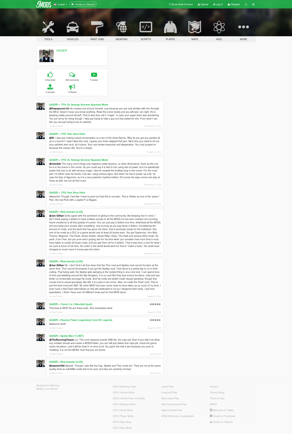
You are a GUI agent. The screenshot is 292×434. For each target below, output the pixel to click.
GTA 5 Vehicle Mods (123, 392)
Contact (214, 386)
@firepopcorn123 (59, 108)
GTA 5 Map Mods (122, 422)
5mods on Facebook (223, 416)
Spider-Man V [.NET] (72, 335)
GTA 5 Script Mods (123, 410)
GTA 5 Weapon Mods (124, 404)
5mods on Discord (222, 422)
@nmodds (55, 163)
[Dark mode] (246, 4)
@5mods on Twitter (223, 410)
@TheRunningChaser (61, 339)
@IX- (52, 137)
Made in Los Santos (47, 388)
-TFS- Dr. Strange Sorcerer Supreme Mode (84, 104)
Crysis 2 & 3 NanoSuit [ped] (76, 304)
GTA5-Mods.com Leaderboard (177, 416)
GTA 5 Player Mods (123, 416)
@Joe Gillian (56, 215)
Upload (204, 4)
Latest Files (167, 386)
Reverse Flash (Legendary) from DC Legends (86, 320)
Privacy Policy (217, 392)
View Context (57, 126)
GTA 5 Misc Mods (122, 427)
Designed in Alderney (47, 385)
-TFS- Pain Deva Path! (73, 134)
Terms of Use (217, 398)
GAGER (61, 50)
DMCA (213, 404)
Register (235, 4)
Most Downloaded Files (173, 404)
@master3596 (57, 365)
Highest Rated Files (171, 410)
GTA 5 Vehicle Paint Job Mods (129, 398)
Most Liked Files (170, 398)
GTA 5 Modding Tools (124, 386)
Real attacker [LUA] (71, 211)
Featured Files (169, 392)
